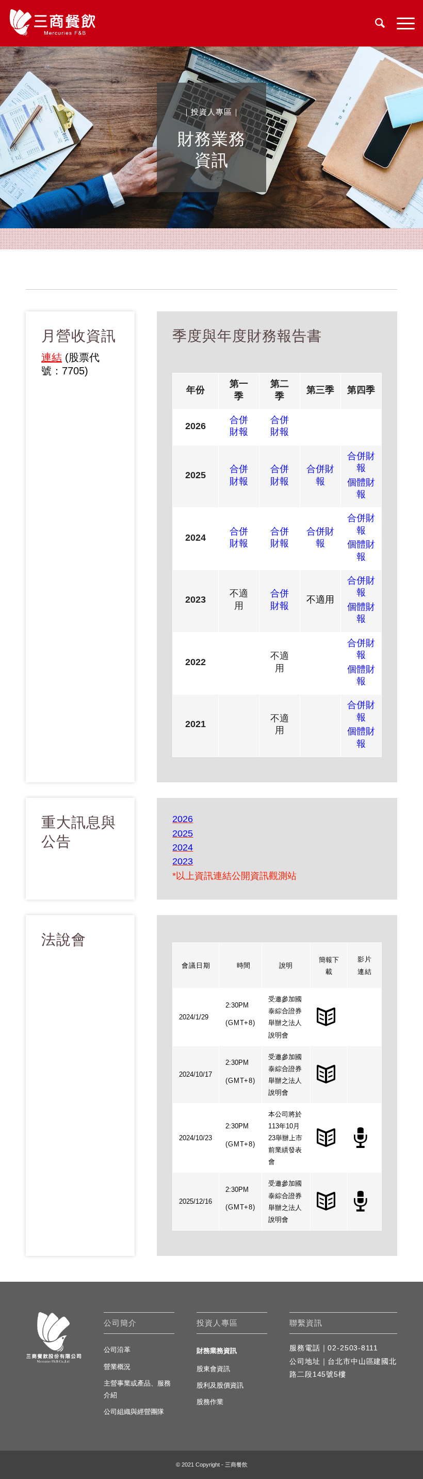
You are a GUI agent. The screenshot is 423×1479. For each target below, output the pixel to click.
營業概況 (117, 1367)
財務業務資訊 (217, 1351)
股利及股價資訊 (220, 1385)
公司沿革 (117, 1350)
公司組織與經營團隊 (134, 1411)
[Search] (375, 23)
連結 (51, 357)
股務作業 (210, 1402)
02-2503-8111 (353, 1348)
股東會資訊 (213, 1369)
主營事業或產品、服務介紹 (137, 1389)
